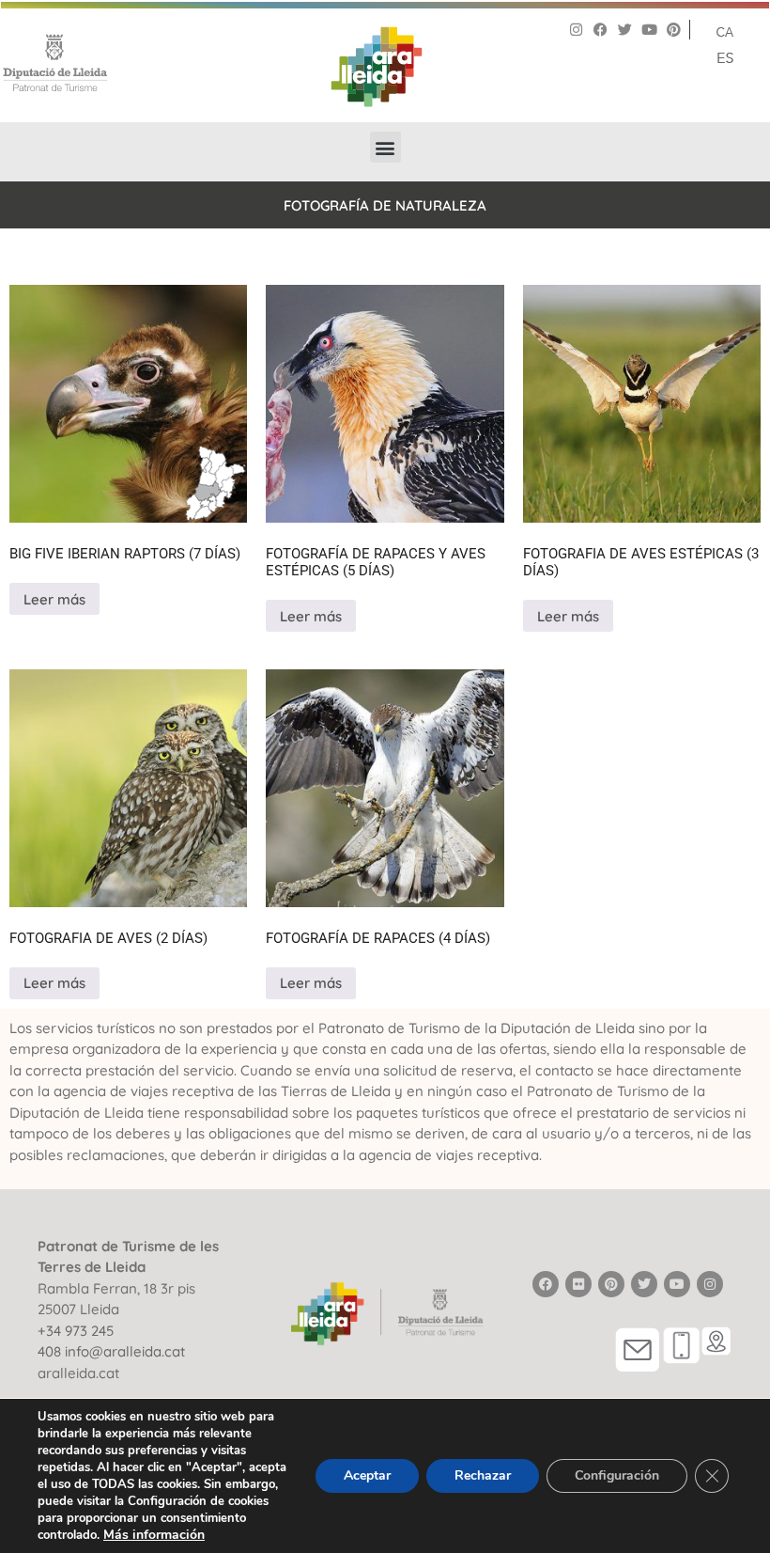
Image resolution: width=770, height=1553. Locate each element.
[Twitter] (625, 29)
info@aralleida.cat (125, 1351)
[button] (385, 147)
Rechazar (482, 1475)
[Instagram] (576, 29)
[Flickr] (578, 1284)
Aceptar (367, 1475)
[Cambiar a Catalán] (725, 30)
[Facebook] (600, 29)
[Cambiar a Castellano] (725, 56)
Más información (154, 1535)
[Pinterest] (674, 29)
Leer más (54, 599)
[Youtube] (649, 29)
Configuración (617, 1475)
